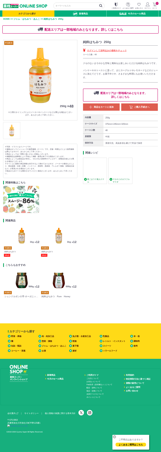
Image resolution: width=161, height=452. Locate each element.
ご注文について (92, 378)
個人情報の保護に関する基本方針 (60, 413)
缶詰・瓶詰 (16, 346)
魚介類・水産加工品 (81, 336)
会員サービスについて (95, 394)
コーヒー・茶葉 (18, 351)
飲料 (136, 346)
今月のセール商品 (137, 13)
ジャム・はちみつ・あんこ (27, 19)
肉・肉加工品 (48, 336)
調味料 (137, 341)
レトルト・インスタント (114, 341)
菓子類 (75, 346)
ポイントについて (93, 397)
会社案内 (11, 413)
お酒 (44, 351)
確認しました (81, 239)
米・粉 (137, 336)
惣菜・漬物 (47, 341)
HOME (6, 19)
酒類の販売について (135, 383)
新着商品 (83, 13)
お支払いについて (93, 381)
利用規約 (130, 375)
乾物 (74, 341)
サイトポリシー (31, 413)
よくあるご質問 (133, 387)
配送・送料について (94, 388)
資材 (74, 351)
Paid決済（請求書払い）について (99, 384)
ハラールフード (110, 351)
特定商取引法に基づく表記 (138, 379)
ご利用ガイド (92, 375)
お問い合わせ (132, 391)
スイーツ (107, 346)
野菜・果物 (16, 336)
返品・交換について (94, 391)
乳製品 (106, 336)
